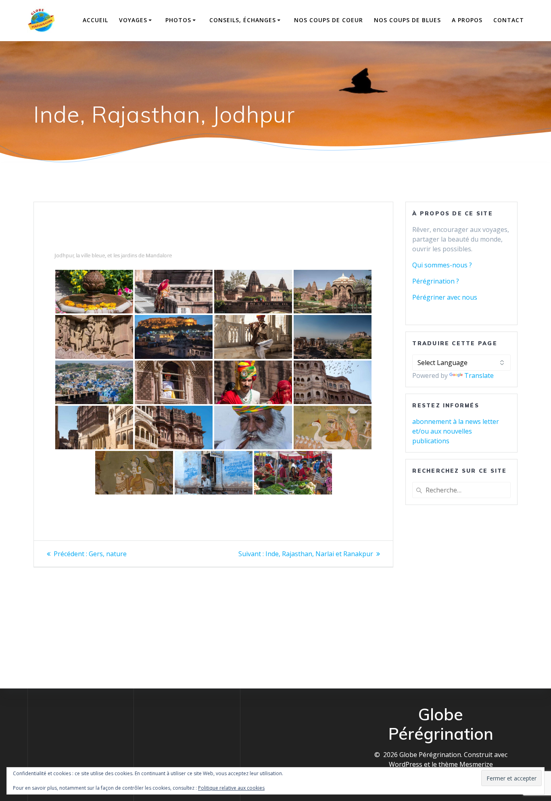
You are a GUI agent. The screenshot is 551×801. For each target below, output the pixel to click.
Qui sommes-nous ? (442, 265)
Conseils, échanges (242, 20)
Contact (508, 20)
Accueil (95, 20)
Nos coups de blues (407, 20)
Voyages (133, 20)
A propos (467, 20)
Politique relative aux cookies (231, 787)
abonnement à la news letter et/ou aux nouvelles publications (455, 431)
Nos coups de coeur (328, 20)
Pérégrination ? (435, 281)
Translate (479, 375)
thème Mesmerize (465, 764)
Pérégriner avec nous (444, 297)
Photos (178, 20)
